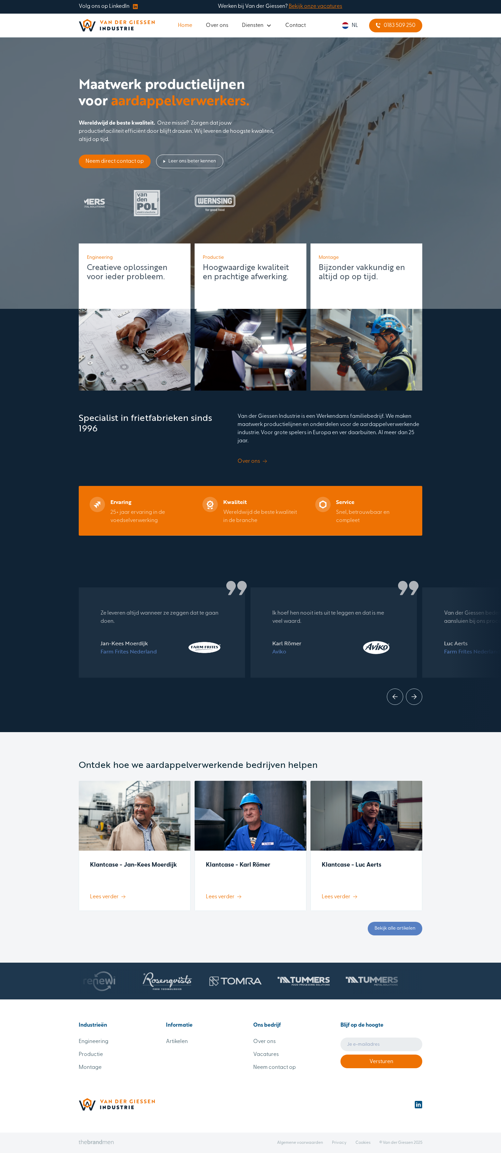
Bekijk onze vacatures (315, 6)
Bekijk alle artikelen (395, 928)
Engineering (93, 1041)
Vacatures (266, 1054)
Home (185, 25)
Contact (295, 25)
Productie (91, 1054)
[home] (117, 25)
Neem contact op (274, 1067)
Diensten (252, 25)
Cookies (362, 1143)
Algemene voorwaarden (300, 1143)
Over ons (217, 25)
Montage (90, 1067)
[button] (256, 25)
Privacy (339, 1143)
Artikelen (177, 1041)
